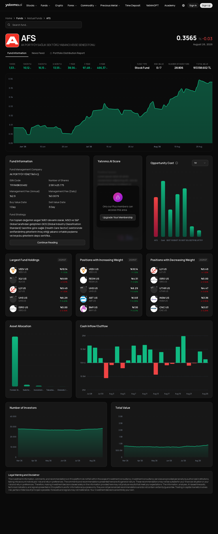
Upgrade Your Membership (118, 217)
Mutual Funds (34, 18)
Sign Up (206, 5)
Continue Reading (47, 242)
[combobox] (200, 163)
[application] (144, 364)
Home (8, 18)
